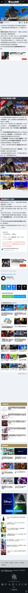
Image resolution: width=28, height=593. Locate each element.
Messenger (8, 288)
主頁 (2, 562)
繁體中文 (23, 1)
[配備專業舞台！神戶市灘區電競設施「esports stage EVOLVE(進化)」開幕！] (7, 480)
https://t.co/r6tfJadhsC (15, 242)
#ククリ (10, 244)
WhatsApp (3, 288)
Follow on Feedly (7, 296)
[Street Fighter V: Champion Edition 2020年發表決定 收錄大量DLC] (7, 466)
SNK (15, 274)
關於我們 (6, 562)
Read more (22, 265)
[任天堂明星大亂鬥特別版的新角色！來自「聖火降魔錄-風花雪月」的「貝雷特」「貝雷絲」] (7, 451)
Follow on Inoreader (20, 296)
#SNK (22, 242)
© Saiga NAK (14, 589)
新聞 (1, 22)
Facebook (14, 288)
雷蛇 (21, 373)
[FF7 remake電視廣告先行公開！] (20, 466)
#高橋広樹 (14, 244)
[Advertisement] (14, 80)
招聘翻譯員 (4, 565)
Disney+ (25, 373)
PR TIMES (26, 190)
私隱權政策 (22, 562)
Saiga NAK (14, 2)
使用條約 (16, 562)
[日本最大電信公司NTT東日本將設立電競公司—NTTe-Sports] (20, 451)
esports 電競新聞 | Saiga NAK (14, 581)
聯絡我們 (11, 562)
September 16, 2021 (9, 250)
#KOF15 (6, 244)
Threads (19, 288)
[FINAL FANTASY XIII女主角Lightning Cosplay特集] (20, 480)
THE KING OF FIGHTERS (7, 274)
